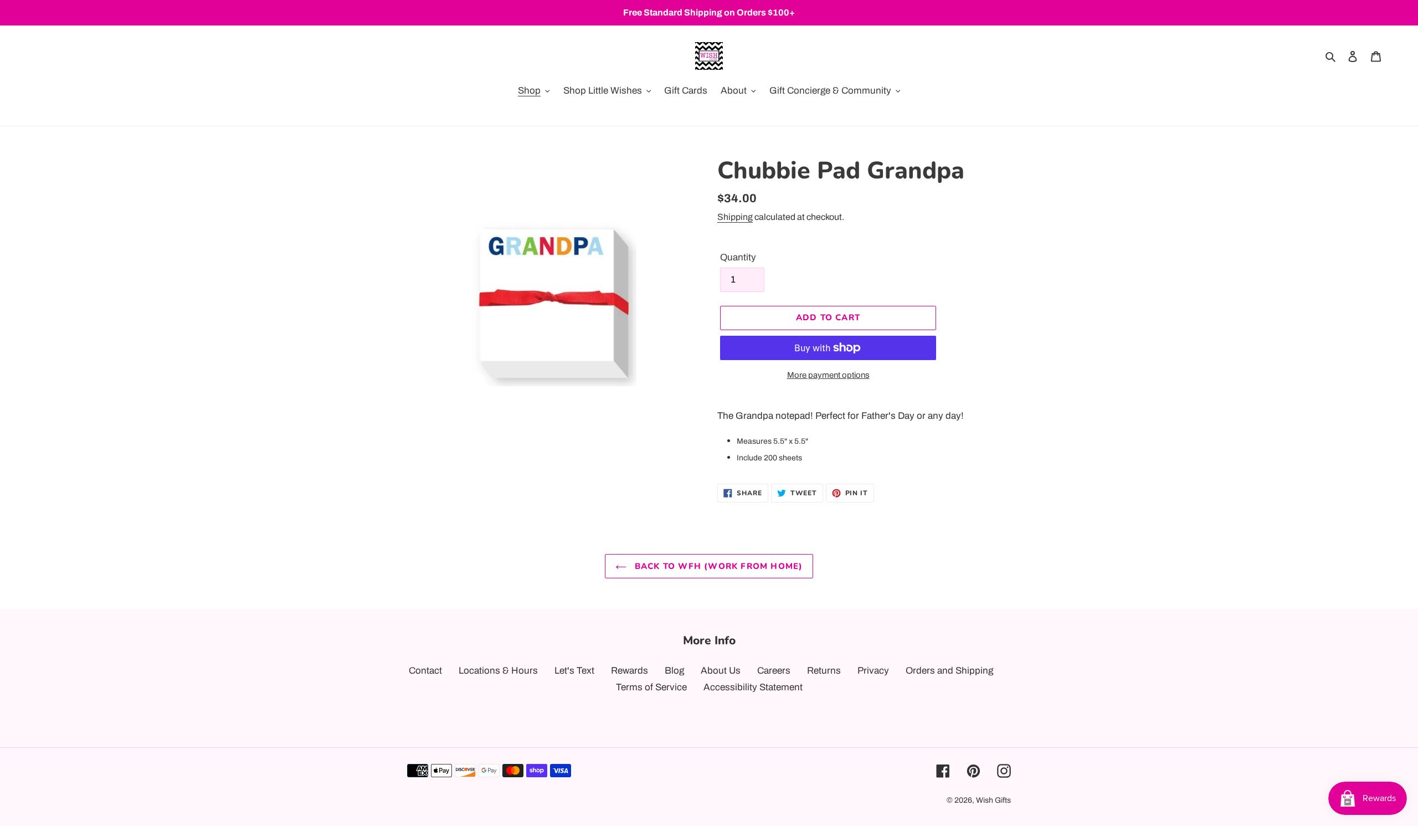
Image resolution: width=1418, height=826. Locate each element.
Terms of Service (651, 687)
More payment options (828, 375)
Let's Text (574, 670)
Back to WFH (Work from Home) (717, 566)
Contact (425, 670)
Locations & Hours (498, 670)
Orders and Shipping (949, 670)
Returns (824, 670)
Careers (773, 670)
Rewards (629, 670)
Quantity (738, 257)
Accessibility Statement (753, 687)
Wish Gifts (993, 800)
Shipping (735, 217)
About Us (721, 670)
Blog (674, 670)
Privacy (873, 670)
